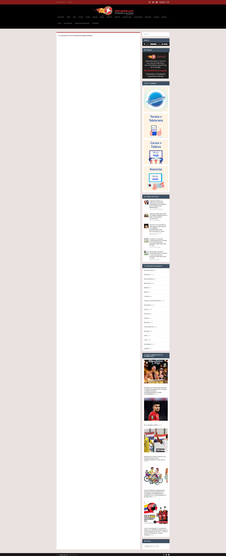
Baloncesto (148, 17)
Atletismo (109, 17)
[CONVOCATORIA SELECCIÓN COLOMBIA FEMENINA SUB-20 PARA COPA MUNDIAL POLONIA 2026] (146, 215)
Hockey (88, 17)
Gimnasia (156, 17)
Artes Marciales (127, 17)
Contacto (70, 2)
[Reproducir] (144, 44)
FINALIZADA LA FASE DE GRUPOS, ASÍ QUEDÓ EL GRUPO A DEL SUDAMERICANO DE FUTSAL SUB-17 (155, 458)
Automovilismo (138, 17)
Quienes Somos (61, 2)
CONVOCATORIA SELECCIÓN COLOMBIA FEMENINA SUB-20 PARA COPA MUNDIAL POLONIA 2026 (158, 216)
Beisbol (102, 17)
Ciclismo (81, 17)
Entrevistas (61, 17)
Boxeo (146, 292)
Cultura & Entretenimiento (82, 23)
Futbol (68, 17)
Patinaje (95, 17)
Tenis (74, 17)
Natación (117, 17)
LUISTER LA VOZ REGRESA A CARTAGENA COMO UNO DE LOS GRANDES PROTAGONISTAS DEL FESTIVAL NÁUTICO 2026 (157, 228)
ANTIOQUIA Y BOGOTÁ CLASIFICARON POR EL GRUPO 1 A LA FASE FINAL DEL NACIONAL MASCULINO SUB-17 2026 (158, 255)
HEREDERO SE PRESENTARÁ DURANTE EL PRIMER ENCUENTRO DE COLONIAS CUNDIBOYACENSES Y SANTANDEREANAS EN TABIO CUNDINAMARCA (155, 391)
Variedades (95, 23)
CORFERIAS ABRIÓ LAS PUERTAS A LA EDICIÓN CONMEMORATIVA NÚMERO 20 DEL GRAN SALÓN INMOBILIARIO (157, 204)
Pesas (59, 23)
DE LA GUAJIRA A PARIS (151, 425)
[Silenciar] (162, 44)
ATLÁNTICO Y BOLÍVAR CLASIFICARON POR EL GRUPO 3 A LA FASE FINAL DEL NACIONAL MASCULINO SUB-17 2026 (158, 242)
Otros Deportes (68, 23)
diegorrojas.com (64, 554)
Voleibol (146, 348)
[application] (156, 44)
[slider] (153, 44)
